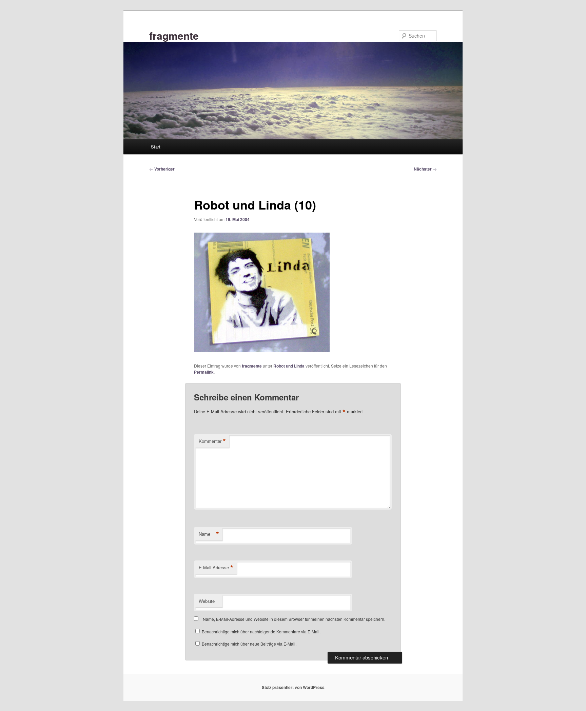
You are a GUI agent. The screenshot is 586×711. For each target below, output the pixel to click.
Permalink (204, 372)
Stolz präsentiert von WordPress (293, 687)
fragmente (174, 35)
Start (155, 146)
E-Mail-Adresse (216, 567)
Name (209, 534)
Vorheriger (162, 169)
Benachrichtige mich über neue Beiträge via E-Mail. (249, 644)
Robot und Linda (289, 366)
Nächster (425, 169)
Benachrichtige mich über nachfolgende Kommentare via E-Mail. (261, 631)
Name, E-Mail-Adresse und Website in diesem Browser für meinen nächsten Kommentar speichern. (294, 619)
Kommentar (212, 441)
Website (207, 601)
